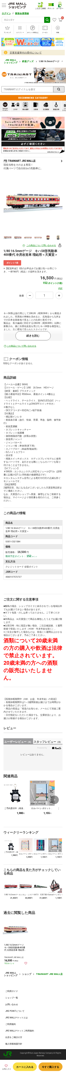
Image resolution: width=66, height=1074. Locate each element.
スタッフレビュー (48, 741)
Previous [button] (11, 201)
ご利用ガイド (11, 991)
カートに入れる (24, 1066)
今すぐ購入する (50, 1066)
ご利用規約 (10, 1024)
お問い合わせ (11, 1004)
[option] (33, 201)
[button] (54, 799)
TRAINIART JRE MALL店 (21, 160)
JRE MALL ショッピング (11, 61)
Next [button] (54, 201)
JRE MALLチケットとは (16, 1017)
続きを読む (33, 335)
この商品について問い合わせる (41, 245)
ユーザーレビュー (18, 741)
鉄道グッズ (28, 61)
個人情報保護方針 (13, 1044)
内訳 (60, 288)
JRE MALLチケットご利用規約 (19, 1030)
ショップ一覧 (11, 998)
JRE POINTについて (14, 1011)
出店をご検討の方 (13, 1037)
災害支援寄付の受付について (26, 52)
